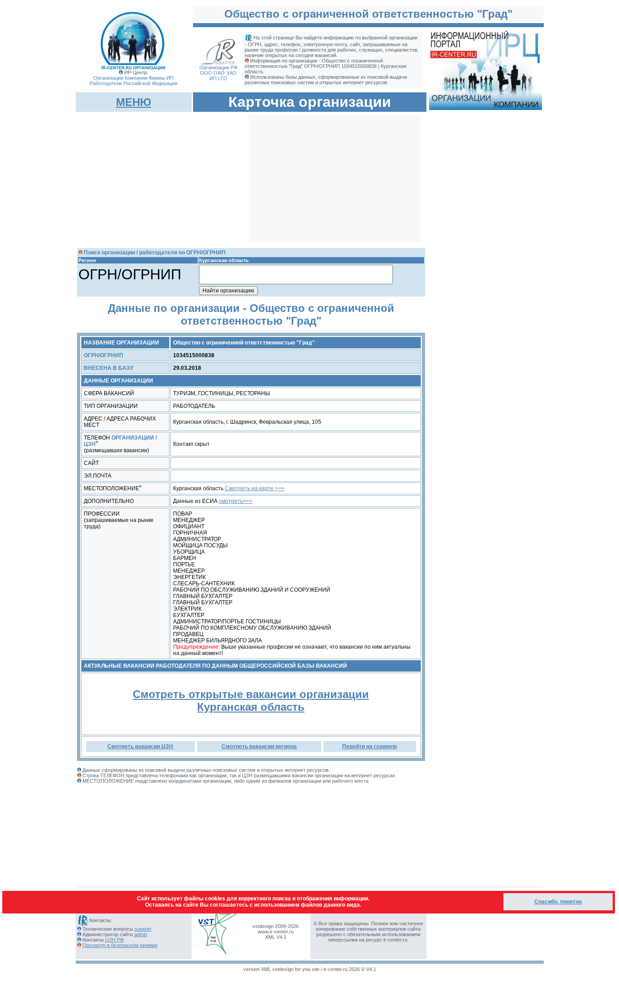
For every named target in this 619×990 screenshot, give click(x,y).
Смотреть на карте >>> (255, 488)
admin (140, 934)
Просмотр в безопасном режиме (120, 945)
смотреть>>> (235, 501)
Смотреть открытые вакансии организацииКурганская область (251, 700)
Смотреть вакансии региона (259, 746)
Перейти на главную (369, 746)
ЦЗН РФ (114, 939)
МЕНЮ (133, 102)
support (143, 929)
